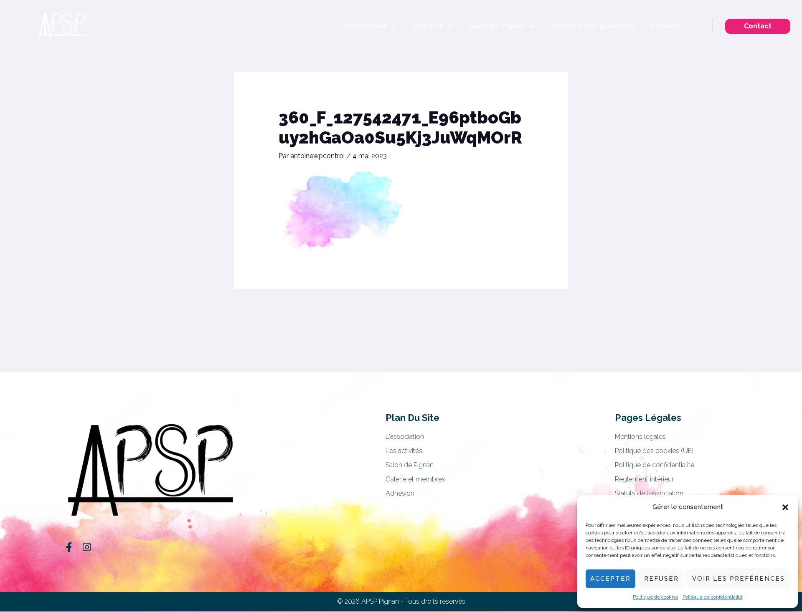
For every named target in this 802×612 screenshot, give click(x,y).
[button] (785, 507)
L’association (366, 26)
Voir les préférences (738, 578)
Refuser (661, 578)
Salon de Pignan (497, 26)
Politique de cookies (655, 597)
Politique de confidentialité (713, 597)
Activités (429, 26)
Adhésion (667, 26)
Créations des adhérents (592, 26)
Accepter (610, 578)
